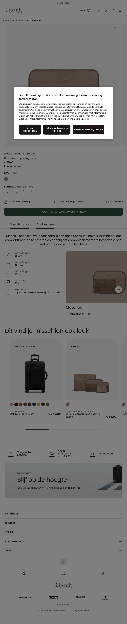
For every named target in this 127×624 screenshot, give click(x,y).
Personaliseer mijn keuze (88, 129)
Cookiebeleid (81, 118)
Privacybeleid (58, 118)
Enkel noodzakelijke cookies (56, 129)
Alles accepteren (30, 129)
